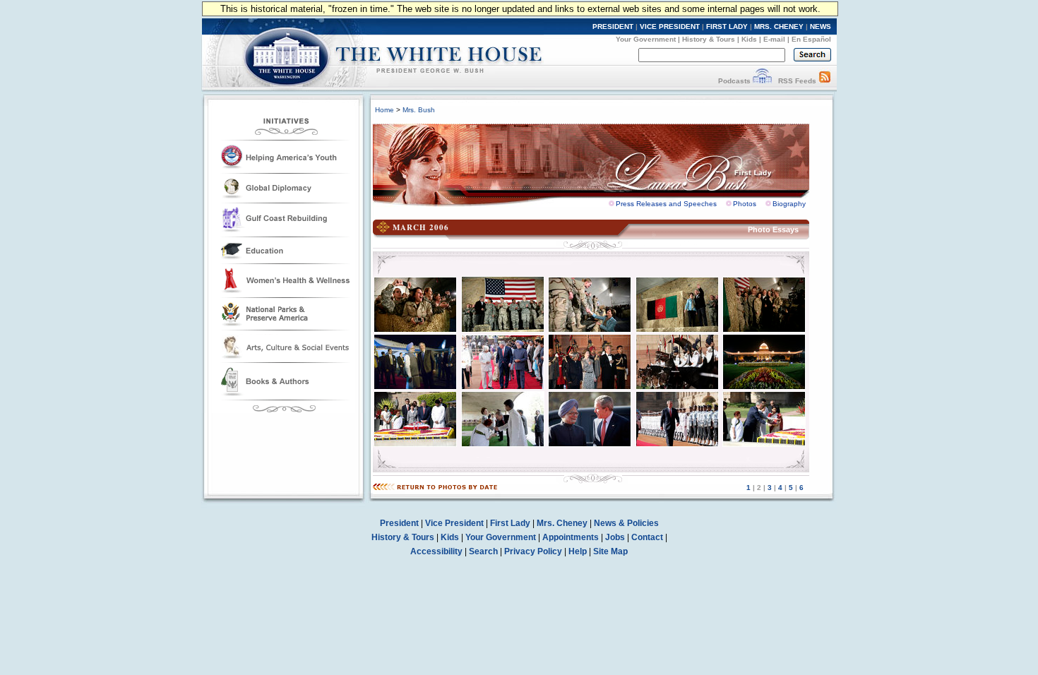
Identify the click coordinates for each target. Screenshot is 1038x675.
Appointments (570, 537)
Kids (749, 39)
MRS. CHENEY (779, 26)
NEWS (820, 26)
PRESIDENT (612, 26)
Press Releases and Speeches (666, 204)
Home (384, 110)
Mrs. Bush (418, 110)
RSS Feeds (797, 81)
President (399, 523)
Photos (744, 204)
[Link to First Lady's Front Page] (601, 161)
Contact (647, 537)
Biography (789, 204)
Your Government (646, 39)
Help (577, 551)
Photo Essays (773, 229)
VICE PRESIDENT (670, 26)
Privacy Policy (533, 551)
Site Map (610, 551)
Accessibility (436, 551)
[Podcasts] (762, 81)
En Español (811, 39)
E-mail (774, 39)
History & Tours (708, 39)
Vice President (454, 523)
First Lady (510, 523)
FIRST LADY (727, 26)
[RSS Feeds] (824, 81)
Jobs (615, 537)
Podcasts (734, 81)
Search (483, 551)
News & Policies (626, 523)
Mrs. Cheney (562, 523)
